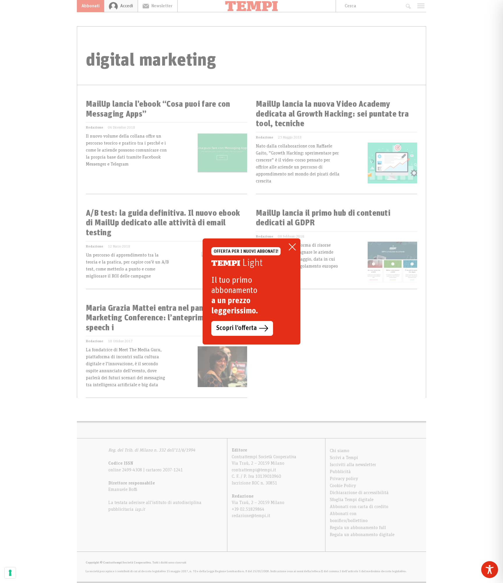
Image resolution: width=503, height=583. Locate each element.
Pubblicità (340, 471)
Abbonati (91, 5)
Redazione (94, 127)
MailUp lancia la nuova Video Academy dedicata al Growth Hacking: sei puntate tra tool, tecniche (332, 114)
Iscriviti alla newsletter (353, 464)
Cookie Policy (343, 485)
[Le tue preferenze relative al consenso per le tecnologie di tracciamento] (10, 572)
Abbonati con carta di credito (359, 506)
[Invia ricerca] (408, 6)
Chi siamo (339, 450)
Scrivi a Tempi (344, 457)
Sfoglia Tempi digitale (351, 499)
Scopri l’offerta (236, 328)
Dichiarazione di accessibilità (359, 492)
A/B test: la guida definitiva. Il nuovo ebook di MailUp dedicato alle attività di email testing (163, 223)
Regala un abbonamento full (358, 527)
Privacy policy (344, 478)
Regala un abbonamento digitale (362, 534)
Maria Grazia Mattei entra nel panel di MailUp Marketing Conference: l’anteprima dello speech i (165, 318)
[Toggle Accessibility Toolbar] (490, 570)
